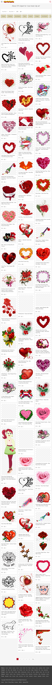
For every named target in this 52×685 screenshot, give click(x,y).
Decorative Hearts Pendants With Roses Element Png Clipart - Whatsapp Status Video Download (43, 648)
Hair (43, 672)
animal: (3, 670)
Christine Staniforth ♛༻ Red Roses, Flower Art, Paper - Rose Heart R (25, 621)
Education (30, 674)
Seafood (35, 676)
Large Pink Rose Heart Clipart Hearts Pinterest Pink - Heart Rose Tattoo (25, 469)
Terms (6, 682)
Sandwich (31, 676)
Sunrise (47, 668)
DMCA (20, 682)
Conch (21, 668)
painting (10, 16)
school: (3, 674)
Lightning (40, 668)
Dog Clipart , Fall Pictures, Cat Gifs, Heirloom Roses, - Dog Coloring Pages (7, 633)
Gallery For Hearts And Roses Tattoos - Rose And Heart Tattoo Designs (25, 153)
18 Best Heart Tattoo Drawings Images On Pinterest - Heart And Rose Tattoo (43, 100)
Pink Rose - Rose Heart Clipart (42, 485)
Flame (29, 668)
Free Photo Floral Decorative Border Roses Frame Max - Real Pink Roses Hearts (43, 286)
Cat (17, 670)
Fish (39, 670)
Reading (23, 674)
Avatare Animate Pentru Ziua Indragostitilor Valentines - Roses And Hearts (25, 339)
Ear (31, 672)
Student (7, 674)
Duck (29, 670)
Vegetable (39, 676)
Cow (24, 670)
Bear (9, 670)
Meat (27, 676)
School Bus (35, 674)
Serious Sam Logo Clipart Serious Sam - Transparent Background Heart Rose (8, 613)
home (41, 672)
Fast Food (21, 676)
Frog (42, 670)
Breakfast (7, 676)
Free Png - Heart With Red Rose (25, 217)
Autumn (10, 668)
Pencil (27, 674)
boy (48, 672)
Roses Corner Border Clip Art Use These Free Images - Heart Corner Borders (25, 646)
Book (15, 674)
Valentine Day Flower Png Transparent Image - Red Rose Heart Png (42, 331)
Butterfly (14, 670)
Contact (16, 682)
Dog (26, 670)
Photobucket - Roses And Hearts (25, 313)
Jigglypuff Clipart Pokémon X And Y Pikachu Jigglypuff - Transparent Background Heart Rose (43, 599)
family (15, 672)
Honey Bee (46, 670)
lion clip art (44, 16)
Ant (6, 670)
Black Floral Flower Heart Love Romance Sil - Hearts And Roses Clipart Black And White (8, 65)
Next (33, 659)
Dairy (10, 676)
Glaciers (33, 668)
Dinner (47, 676)
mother (19, 672)
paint (25, 16)
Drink (17, 676)
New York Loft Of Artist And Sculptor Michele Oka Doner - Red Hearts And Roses (43, 123)
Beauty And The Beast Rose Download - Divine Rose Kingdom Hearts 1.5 (8, 178)
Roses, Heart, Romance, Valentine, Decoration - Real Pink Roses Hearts (43, 149)
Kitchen (43, 676)
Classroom (18, 674)
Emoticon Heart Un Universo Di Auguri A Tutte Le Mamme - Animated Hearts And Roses (8, 290)
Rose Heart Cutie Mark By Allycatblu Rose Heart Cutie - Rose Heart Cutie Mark (25, 65)
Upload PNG (25, 682)
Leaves (14, 668)
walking (37, 672)
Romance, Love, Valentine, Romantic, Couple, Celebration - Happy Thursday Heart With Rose (43, 351)
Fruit (24, 676)
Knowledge (43, 674)
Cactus (17, 668)
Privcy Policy (11, 682)
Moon (44, 668)
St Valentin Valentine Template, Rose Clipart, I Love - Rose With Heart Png (25, 596)
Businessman (23, 672)
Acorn (7, 668)
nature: (3, 668)
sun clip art (17, 16)
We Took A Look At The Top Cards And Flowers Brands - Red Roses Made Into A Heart (8, 503)
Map (39, 674)
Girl (46, 672)
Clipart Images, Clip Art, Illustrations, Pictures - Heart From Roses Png (43, 576)
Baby (10, 672)
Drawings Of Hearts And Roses (8, 589)
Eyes (34, 672)
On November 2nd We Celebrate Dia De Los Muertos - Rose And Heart (25, 565)
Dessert (13, 676)
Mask (7, 672)
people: (3, 672)
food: (2, 676)
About (2, 682)
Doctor (28, 672)
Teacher (11, 674)
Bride (13, 672)
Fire (26, 668)
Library (47, 674)
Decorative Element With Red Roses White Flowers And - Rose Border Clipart (43, 622)
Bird (11, 670)
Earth (24, 668)
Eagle (32, 670)
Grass (37, 668)
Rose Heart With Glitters (6, 523)
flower (3, 16)
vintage (37, 16)
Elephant (36, 670)
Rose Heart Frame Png (23, 261)
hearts (30, 16)
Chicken (20, 670)
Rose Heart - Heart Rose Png (42, 193)
